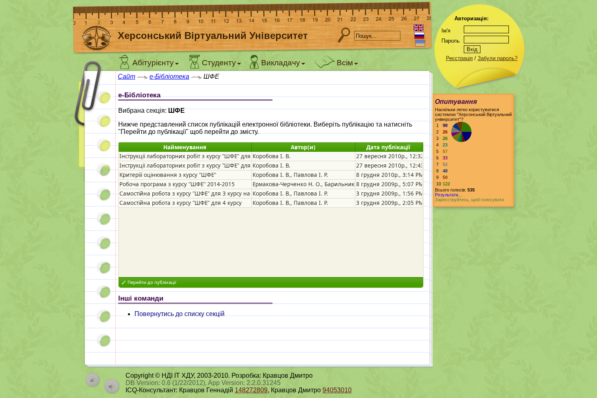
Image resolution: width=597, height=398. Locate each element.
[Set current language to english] (418, 27)
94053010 (337, 390)
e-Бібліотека (169, 76)
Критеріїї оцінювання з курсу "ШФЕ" (167, 175)
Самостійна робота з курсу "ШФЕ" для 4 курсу (180, 203)
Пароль (450, 41)
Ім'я (445, 31)
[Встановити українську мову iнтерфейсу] (420, 43)
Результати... (448, 194)
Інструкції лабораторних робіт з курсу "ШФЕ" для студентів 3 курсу (208, 156)
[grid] (270, 180)
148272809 (251, 390)
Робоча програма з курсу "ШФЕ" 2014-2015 (177, 184)
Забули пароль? (497, 58)
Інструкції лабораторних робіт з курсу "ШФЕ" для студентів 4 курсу (208, 165)
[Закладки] (93, 120)
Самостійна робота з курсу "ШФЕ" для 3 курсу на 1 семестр (198, 193)
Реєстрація (459, 58)
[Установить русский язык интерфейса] (419, 35)
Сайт (126, 76)
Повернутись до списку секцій (179, 313)
